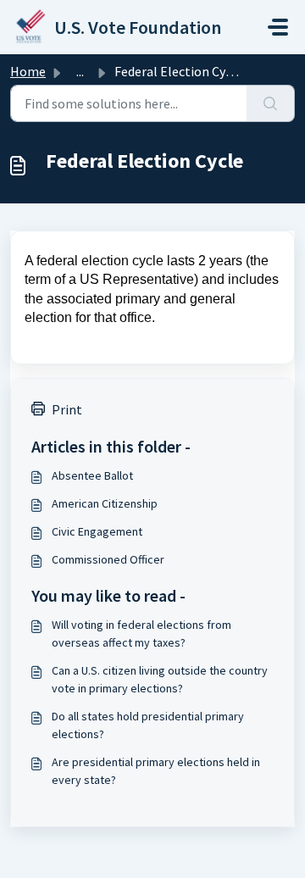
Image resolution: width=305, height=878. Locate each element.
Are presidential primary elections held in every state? (156, 770)
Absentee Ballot (92, 475)
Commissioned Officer (108, 559)
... (80, 71)
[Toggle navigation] (278, 27)
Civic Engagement (97, 531)
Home (28, 71)
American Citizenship (105, 503)
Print (67, 409)
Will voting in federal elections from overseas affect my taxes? (141, 633)
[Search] (271, 103)
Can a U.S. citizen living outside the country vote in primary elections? (160, 679)
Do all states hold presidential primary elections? (148, 725)
